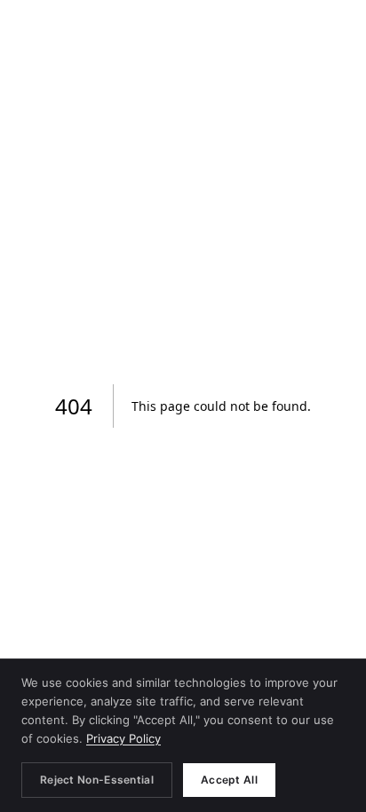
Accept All (229, 779)
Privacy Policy (123, 738)
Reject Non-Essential (97, 779)
